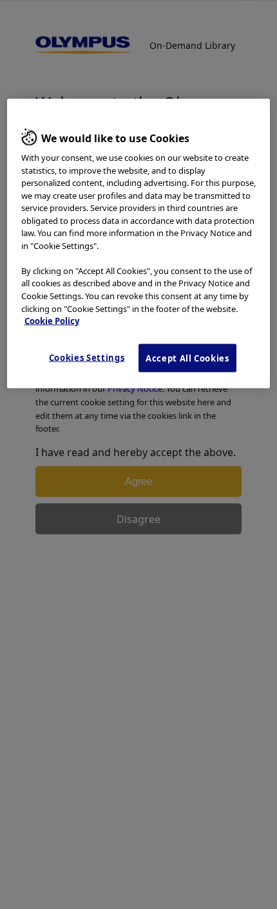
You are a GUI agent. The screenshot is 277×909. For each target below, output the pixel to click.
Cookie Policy (51, 321)
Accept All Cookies (187, 357)
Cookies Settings (86, 357)
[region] (139, 243)
